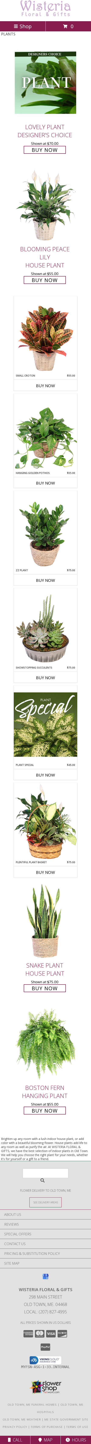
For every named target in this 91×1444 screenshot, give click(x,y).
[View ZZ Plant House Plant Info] (45, 529)
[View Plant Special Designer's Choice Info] (45, 724)
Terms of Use (77, 1427)
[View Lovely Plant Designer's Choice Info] (45, 83)
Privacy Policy (15, 1427)
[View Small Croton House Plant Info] (45, 335)
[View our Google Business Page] (45, 1278)
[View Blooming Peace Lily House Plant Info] (45, 205)
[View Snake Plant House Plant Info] (45, 921)
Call (16, 1440)
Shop (26, 26)
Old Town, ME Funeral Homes (32, 1404)
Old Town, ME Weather (22, 1419)
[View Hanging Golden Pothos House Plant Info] (45, 432)
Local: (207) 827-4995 (45, 1312)
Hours (78, 1440)
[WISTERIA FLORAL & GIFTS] (45, 15)
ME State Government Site (66, 1419)
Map (47, 1440)
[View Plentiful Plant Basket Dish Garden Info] (45, 821)
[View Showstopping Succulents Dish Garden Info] (45, 627)
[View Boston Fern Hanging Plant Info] (45, 1043)
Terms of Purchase (47, 1427)
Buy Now (45, 149)
